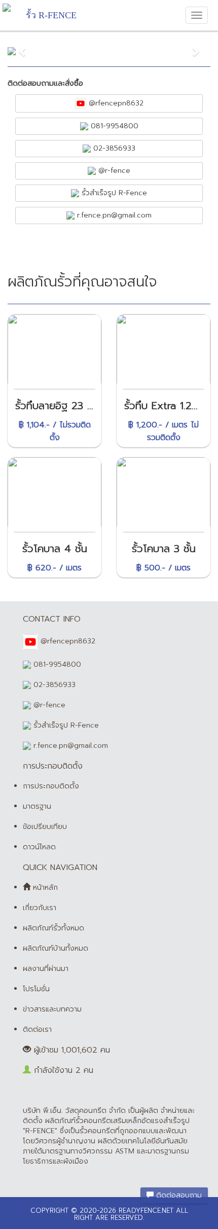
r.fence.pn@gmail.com (113, 215)
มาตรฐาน (37, 806)
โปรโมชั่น (36, 989)
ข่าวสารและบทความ (52, 1009)
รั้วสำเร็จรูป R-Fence (113, 193)
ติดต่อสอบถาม (178, 1195)
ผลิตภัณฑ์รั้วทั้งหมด (53, 928)
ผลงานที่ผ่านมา (45, 968)
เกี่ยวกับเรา (39, 907)
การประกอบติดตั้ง (51, 786)
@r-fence (113, 170)
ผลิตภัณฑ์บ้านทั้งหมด (55, 948)
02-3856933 (113, 148)
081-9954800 (113, 126)
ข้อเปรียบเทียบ (45, 826)
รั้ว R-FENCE (51, 15)
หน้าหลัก (44, 887)
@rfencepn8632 (114, 103)
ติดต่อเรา (37, 1029)
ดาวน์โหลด (39, 847)
